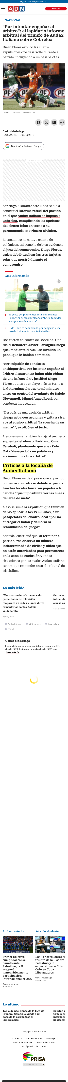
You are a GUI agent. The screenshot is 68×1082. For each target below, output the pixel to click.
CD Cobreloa (34, 624)
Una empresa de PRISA (34, 1056)
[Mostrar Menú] (3, 8)
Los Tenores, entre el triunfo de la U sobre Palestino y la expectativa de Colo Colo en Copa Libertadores (50, 964)
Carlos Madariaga (13, 131)
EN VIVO (56, 8)
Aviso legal (50, 1038)
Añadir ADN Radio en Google (26, 146)
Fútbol (11, 629)
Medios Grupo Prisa (34, 1065)
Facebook (38, 122)
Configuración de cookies (34, 1046)
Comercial (17, 1038)
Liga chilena (53, 624)
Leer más (11, 652)
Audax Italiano (14, 624)
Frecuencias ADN (34, 1038)
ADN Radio (16, 9)
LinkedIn (54, 122)
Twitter (46, 122)
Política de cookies (46, 1042)
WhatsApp (62, 122)
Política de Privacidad (23, 1042)
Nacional (13, 20)
